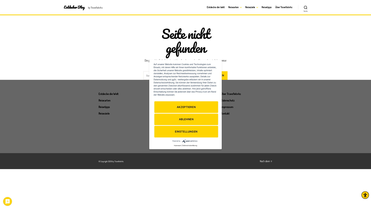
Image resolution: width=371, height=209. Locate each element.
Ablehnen (186, 119)
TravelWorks (118, 161)
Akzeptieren (186, 107)
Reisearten (233, 7)
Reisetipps (267, 7)
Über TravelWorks (283, 7)
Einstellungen (186, 131)
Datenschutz (227, 100)
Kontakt (225, 113)
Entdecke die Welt (216, 7)
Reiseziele (250, 7)
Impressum (227, 107)
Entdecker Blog (74, 7)
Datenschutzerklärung (189, 145)
